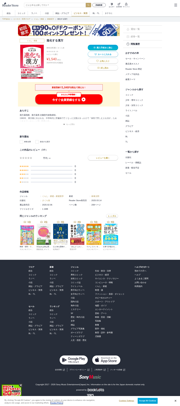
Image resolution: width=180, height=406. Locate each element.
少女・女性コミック (134, 105)
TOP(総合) (6, 19)
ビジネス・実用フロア (22, 19)
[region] (90, 401)
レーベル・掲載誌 (133, 162)
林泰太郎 (27, 142)
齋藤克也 (39, 249)
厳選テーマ (130, 79)
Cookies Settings (126, 401)
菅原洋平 (73, 249)
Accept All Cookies (147, 401)
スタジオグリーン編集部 (29, 249)
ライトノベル (131, 110)
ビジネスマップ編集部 (111, 249)
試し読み (105, 68)
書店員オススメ (132, 64)
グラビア (129, 126)
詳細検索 (99, 5)
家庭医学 (50, 19)
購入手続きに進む (104, 47)
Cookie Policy (57, 403)
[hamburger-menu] (175, 5)
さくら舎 (61, 48)
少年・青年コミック (134, 100)
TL (126, 142)
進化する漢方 (45, 142)
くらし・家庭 (39, 19)
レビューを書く (52, 54)
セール (128, 173)
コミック (129, 95)
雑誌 (127, 121)
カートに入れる (105, 54)
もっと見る (70, 124)
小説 (127, 116)
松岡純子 (56, 249)
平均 (45, 158)
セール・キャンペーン (135, 58)
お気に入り (105, 61)
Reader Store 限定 (133, 69)
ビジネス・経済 (132, 131)
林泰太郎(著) (51, 48)
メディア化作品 (132, 74)
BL (126, 136)
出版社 (128, 157)
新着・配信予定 (132, 168)
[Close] (175, 401)
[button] (117, 370)
